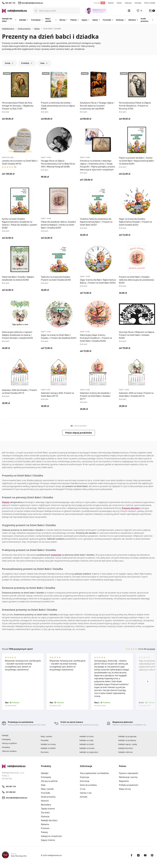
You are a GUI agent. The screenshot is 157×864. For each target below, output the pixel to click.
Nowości (111, 3)
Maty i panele (48, 19)
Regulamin (124, 781)
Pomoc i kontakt (149, 3)
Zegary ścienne (48, 840)
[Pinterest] (152, 855)
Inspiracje (128, 3)
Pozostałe (107, 20)
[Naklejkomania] (20, 766)
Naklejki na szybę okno (88, 752)
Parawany (6, 747)
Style (43, 785)
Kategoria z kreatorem (51, 836)
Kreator (119, 3)
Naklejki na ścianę (48, 744)
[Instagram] (138, 855)
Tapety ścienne (48, 808)
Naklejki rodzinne (125, 752)
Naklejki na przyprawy (127, 736)
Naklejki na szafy (86, 740)
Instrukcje (138, 3)
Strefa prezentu (144, 19)
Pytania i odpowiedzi (128, 773)
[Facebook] (131, 855)
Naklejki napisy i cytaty (127, 744)
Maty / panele (46, 736)
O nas (82, 789)
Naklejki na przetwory (127, 740)
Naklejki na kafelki (48, 748)
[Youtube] (145, 855)
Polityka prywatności (128, 785)
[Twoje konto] (129, 10)
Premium (45, 828)
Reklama (132, 20)
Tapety (95, 20)
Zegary (84, 20)
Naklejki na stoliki (86, 744)
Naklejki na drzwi (86, 736)
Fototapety (35, 20)
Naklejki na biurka (86, 748)
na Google (151, 649)
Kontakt (83, 796)
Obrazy (62, 20)
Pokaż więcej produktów (78, 432)
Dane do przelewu (88, 785)
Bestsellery (46, 804)
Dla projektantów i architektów (94, 773)
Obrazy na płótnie (9, 743)
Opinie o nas (86, 792)
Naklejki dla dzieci (7, 19)
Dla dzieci (45, 752)
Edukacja (120, 20)
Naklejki (22, 20)
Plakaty (73, 20)
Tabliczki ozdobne (9, 751)
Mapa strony (125, 789)
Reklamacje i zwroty (128, 777)
